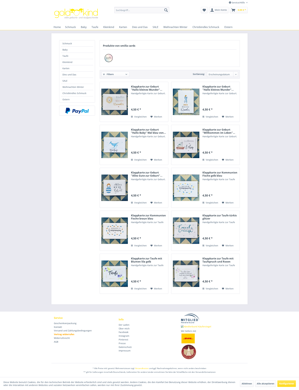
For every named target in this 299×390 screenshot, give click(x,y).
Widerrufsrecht (62, 338)
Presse (122, 343)
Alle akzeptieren (265, 383)
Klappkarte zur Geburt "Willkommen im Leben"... (218, 131)
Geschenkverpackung (65, 323)
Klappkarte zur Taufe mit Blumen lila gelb (146, 260)
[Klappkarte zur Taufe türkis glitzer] (186, 230)
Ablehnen (247, 383)
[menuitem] (141, 10)
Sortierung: (199, 74)
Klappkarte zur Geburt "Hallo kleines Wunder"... (146, 88)
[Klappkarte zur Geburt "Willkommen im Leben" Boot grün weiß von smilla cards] (186, 145)
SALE (64, 80)
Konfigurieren (286, 383)
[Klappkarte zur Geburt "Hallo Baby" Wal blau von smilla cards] (114, 145)
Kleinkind (67, 62)
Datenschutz (125, 347)
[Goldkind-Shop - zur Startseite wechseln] (76, 15)
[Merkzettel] (204, 10)
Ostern (66, 99)
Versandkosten (142, 368)
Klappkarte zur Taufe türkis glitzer (219, 217)
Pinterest (123, 339)
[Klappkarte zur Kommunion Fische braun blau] (114, 230)
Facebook (123, 332)
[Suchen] (166, 10)
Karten (65, 68)
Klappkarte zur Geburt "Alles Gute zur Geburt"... (146, 174)
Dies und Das (69, 74)
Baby (65, 49)
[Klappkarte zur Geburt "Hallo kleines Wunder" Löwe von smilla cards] (114, 102)
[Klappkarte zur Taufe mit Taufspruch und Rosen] (186, 274)
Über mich (124, 328)
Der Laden (124, 324)
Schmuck (67, 43)
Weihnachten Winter (73, 86)
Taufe (65, 55)
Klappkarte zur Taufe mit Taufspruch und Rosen (218, 260)
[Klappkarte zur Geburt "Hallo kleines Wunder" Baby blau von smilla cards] (186, 102)
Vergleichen (140, 116)
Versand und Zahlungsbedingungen (73, 330)
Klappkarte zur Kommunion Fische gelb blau (219, 174)
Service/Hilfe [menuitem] (238, 2)
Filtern (110, 74)
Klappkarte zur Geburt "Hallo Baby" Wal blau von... (148, 131)
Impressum (125, 350)
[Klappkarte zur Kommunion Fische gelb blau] (186, 188)
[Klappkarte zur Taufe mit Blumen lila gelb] (114, 274)
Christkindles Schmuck (74, 93)
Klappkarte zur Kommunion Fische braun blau (148, 217)
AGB (56, 341)
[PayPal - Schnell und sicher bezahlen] (77, 111)
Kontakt (58, 326)
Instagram (124, 335)
